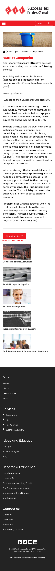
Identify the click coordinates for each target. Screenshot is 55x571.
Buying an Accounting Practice (18, 483)
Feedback (8, 524)
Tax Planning (12, 424)
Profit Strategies (11, 451)
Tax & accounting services (16, 488)
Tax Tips (13, 51)
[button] (3, 414)
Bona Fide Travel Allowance (17, 261)
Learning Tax (9, 478)
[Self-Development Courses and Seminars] (17, 341)
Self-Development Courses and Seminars (25, 351)
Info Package (9, 497)
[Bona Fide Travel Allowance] (17, 251)
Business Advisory (15, 429)
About (6, 388)
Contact (7, 514)
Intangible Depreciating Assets (19, 329)
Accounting (11, 415)
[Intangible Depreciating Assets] (17, 318)
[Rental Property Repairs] (17, 274)
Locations (8, 519)
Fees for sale (9, 393)
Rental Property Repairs (16, 284)
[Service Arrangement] (17, 296)
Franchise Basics (11, 473)
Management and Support (17, 493)
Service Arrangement (14, 306)
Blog (5, 456)
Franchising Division (13, 529)
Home (6, 383)
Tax (7, 419)
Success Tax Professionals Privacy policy (27, 557)
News (5, 398)
